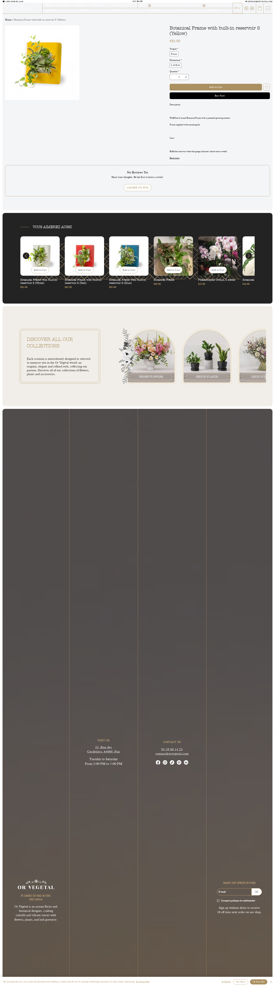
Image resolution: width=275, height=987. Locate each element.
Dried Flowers (262, 376)
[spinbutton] (179, 77)
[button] (260, 8)
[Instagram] (165, 762)
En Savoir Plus (142, 982)
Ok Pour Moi (259, 982)
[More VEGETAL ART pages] (140, 10)
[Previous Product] (26, 255)
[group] (137, 262)
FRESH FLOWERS (151, 376)
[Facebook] (158, 762)
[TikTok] (172, 762)
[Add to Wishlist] (266, 87)
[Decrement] (172, 77)
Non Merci (240, 982)
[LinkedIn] (186, 762)
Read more (175, 158)
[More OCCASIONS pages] (70, 10)
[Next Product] (248, 255)
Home (8, 19)
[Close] (271, 981)
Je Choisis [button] (226, 982)
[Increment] (186, 77)
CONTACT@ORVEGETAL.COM (260, 1)
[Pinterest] (179, 762)
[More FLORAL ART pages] (105, 10)
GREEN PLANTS (207, 376)
